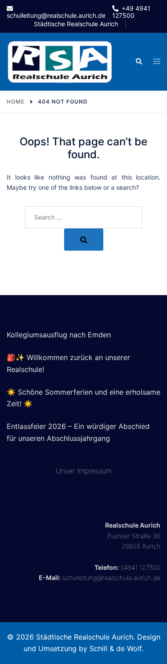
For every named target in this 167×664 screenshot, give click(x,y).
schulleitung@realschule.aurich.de (111, 577)
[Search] (83, 239)
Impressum (94, 470)
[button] (138, 61)
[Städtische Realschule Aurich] (60, 61)
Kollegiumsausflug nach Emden (59, 334)
